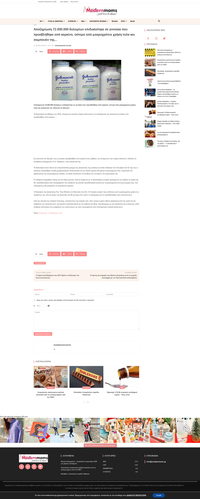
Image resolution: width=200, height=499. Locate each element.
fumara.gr (42, 213)
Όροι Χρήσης (64, 1)
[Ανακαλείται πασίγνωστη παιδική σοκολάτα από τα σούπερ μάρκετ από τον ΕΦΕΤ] (51, 377)
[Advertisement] (86, 138)
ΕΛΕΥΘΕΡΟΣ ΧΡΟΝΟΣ (98, 21)
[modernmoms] (100, 11)
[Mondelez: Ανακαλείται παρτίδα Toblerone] (86, 377)
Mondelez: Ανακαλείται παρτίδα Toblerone (75, 474)
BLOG (132, 21)
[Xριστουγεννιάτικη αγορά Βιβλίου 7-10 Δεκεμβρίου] (150, 82)
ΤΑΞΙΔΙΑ (115, 21)
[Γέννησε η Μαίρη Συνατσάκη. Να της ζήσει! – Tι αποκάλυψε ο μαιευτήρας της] (150, 144)
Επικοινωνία (74, 1)
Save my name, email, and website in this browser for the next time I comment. (65, 300)
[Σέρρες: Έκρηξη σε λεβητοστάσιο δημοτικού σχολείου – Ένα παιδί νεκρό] (150, 124)
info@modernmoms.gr (156, 462)
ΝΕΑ (82, 21)
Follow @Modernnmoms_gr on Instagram (101, 445)
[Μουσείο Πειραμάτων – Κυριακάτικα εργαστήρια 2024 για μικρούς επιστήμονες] (150, 52)
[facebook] (54, 349)
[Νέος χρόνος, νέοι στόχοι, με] (87, 430)
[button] (159, 21)
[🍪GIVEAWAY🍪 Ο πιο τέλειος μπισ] (137, 430)
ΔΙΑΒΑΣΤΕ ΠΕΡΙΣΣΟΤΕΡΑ (136, 495)
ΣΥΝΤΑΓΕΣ (72, 21)
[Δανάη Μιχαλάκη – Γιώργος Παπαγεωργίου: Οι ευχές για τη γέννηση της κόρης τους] (150, 104)
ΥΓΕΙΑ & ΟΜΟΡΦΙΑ (55, 21)
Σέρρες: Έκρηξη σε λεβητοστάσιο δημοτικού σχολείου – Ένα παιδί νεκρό (168, 123)
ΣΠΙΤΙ (123, 21)
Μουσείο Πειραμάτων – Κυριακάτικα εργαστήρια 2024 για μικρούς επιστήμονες (168, 52)
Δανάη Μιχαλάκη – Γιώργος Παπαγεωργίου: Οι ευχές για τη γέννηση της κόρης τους (168, 104)
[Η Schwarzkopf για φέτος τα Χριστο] (162, 430)
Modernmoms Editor (63, 46)
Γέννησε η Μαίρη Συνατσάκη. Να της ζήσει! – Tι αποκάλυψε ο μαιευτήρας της (168, 143)
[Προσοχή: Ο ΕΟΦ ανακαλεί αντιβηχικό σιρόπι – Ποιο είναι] (122, 377)
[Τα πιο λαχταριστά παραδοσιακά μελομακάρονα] (150, 134)
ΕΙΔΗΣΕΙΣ (51, 387)
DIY (41, 21)
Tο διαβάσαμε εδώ (55, 213)
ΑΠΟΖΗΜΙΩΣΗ (40, 263)
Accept (158, 495)
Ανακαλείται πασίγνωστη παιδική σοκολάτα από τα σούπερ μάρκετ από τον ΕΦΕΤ (50, 394)
